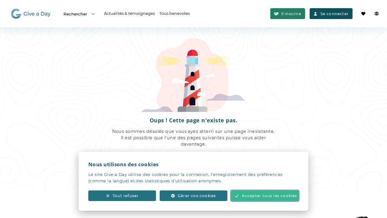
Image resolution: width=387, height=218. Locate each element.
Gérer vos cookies (197, 195)
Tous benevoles (174, 13)
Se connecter (334, 14)
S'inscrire (291, 14)
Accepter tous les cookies (269, 195)
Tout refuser (125, 195)
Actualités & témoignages (129, 13)
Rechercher (75, 14)
